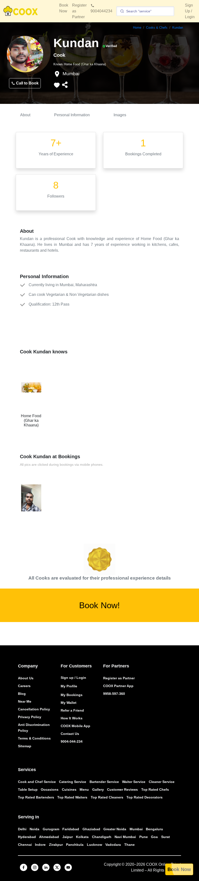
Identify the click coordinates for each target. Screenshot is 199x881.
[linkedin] (46, 867)
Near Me (24, 701)
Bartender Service (104, 782)
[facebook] (23, 867)
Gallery (98, 789)
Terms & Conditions (34, 738)
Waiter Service (133, 782)
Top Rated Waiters (72, 797)
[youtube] (68, 867)
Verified (111, 46)
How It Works (72, 718)
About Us (25, 678)
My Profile (69, 686)
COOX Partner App (118, 686)
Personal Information (72, 115)
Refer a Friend (72, 710)
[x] (57, 867)
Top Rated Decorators (144, 797)
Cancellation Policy (34, 709)
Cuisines (69, 789)
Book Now (179, 869)
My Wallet (68, 703)
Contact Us (70, 734)
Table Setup (28, 789)
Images (120, 115)
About (25, 115)
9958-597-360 (114, 694)
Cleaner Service (161, 782)
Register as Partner (119, 678)
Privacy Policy (29, 717)
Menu (84, 789)
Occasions (49, 789)
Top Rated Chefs (155, 789)
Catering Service (72, 782)
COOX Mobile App (75, 726)
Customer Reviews (122, 789)
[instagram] (34, 867)
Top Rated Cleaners (107, 797)
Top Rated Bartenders (36, 797)
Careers (24, 686)
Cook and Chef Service (37, 782)
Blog (22, 694)
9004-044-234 (72, 741)
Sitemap (24, 746)
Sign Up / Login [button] (190, 11)
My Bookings (72, 695)
